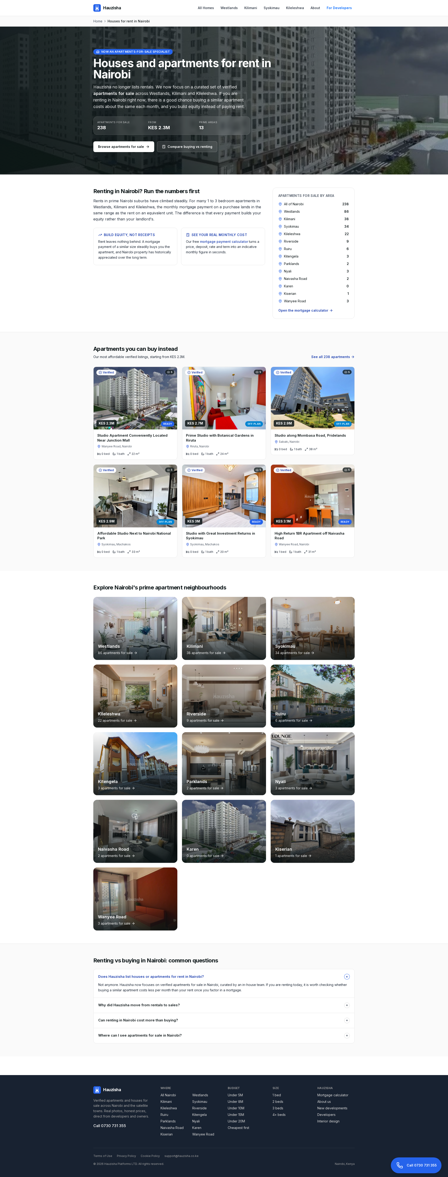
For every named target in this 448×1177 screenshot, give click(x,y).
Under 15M (236, 1115)
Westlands (229, 8)
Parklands (168, 1121)
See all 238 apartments (330, 357)
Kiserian (167, 1134)
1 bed (277, 1095)
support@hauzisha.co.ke (181, 1156)
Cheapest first (238, 1128)
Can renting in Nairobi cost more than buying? (223, 1020)
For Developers (339, 8)
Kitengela (199, 1115)
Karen (196, 1128)
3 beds (278, 1108)
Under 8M (235, 1102)
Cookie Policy (150, 1156)
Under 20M (236, 1121)
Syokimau (272, 8)
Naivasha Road (172, 1128)
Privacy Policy (126, 1156)
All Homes (206, 8)
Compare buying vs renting (190, 147)
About (315, 8)
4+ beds (279, 1115)
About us (324, 1102)
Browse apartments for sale (121, 147)
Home (97, 21)
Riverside (199, 1108)
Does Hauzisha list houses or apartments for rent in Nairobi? (224, 976)
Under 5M (235, 1095)
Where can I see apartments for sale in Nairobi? (223, 1035)
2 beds (278, 1102)
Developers (326, 1115)
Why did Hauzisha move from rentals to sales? (223, 1005)
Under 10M (236, 1108)
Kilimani (250, 8)
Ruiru (164, 1115)
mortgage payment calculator (224, 242)
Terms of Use (102, 1156)
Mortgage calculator (332, 1095)
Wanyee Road (203, 1134)
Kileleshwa (295, 8)
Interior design (328, 1121)
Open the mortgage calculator (303, 310)
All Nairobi (168, 1095)
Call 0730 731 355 (109, 1125)
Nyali (196, 1121)
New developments (332, 1108)
